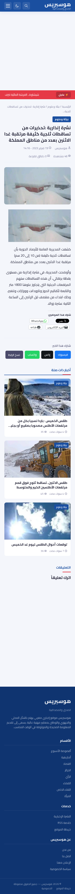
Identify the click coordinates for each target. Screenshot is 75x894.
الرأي (68, 776)
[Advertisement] (37, 51)
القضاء (67, 783)
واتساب (32, 354)
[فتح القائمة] (8, 6)
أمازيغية (66, 757)
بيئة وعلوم (54, 106)
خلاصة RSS (64, 822)
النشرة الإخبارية (62, 816)
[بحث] (26, 6)
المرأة (67, 796)
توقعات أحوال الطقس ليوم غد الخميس (39, 544)
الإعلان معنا (64, 862)
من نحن (66, 849)
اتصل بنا (66, 856)
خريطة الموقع (62, 829)
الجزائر (68, 770)
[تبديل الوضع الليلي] (17, 6)
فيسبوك (63, 354)
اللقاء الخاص (64, 789)
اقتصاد (67, 763)
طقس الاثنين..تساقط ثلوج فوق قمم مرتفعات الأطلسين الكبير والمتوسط (41, 485)
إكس (47, 354)
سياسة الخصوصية (60, 869)
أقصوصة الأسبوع (61, 751)
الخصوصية (47, 888)
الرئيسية (66, 106)
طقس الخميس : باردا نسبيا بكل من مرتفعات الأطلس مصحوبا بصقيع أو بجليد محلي (38, 425)
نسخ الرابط (14, 354)
